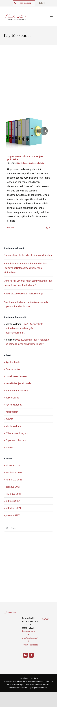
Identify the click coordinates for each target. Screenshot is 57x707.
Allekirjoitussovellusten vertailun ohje (23, 293)
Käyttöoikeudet (22, 163)
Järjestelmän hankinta (17, 390)
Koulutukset (12, 411)
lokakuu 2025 (13, 465)
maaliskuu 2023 (14, 472)
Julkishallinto (12, 397)
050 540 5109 (29, 631)
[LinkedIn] (25, 655)
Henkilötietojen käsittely (18, 383)
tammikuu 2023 (14, 479)
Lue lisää (10, 228)
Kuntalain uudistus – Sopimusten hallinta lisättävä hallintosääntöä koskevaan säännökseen (25, 268)
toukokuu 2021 (13, 493)
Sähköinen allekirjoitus (17, 433)
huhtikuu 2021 (13, 501)
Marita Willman (13, 426)
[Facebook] (31, 655)
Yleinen (9, 447)
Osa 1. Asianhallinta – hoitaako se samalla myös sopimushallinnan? (25, 328)
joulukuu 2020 (13, 515)
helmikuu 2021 (13, 508)
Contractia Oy (13, 369)
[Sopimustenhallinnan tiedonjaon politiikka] (28, 131)
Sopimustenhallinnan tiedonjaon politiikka (25, 158)
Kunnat (9, 418)
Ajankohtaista (13, 362)
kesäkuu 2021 (13, 486)
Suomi (46, 619)
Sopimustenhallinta (36, 163)
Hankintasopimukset (16, 376)
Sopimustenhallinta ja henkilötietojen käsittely (28, 255)
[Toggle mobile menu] (51, 15)
